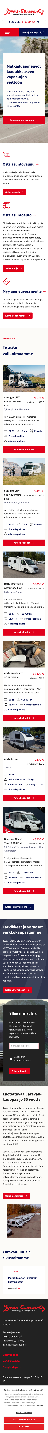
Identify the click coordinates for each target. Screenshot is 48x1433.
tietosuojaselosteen (22, 1060)
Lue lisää (39, 1406)
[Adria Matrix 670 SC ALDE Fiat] (24, 654)
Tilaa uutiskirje (19, 1071)
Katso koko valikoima (16, 906)
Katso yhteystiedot (15, 990)
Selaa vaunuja (12, 192)
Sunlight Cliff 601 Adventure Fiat (12, 495)
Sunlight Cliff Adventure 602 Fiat (12, 401)
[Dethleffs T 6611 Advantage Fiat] (24, 565)
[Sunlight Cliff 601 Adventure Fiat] (24, 471)
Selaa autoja (11, 268)
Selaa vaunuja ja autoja (22, 120)
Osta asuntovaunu (19, 164)
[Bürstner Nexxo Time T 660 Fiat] (24, 820)
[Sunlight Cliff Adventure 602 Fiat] (24, 378)
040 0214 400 (16, 1340)
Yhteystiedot (10, 1355)
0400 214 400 (22, 22)
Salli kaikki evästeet (24, 1420)
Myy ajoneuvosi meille (22, 291)
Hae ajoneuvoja (30, 32)
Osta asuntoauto (17, 215)
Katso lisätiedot (22, 449)
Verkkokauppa (11, 1361)
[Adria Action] (24, 740)
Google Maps (11, 1367)
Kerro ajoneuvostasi (15, 315)
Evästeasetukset (24, 1413)
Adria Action (11, 759)
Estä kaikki (24, 1427)
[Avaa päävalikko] (7, 32)
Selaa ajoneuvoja (14, 1196)
